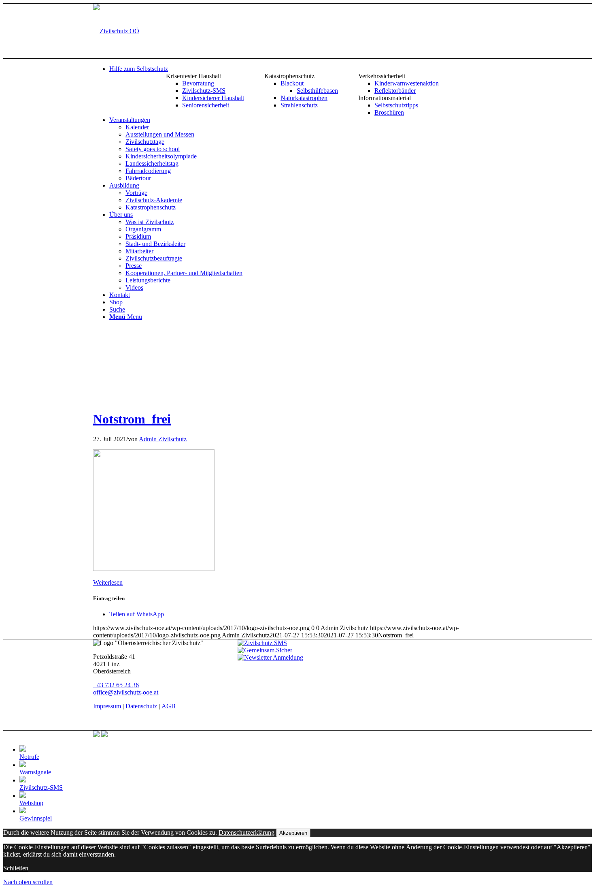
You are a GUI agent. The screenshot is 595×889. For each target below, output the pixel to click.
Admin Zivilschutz (163, 439)
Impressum (107, 706)
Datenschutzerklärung (246, 832)
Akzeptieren (293, 833)
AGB (169, 706)
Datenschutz (141, 706)
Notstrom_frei (132, 419)
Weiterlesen (108, 582)
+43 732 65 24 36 (116, 685)
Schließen (15, 868)
